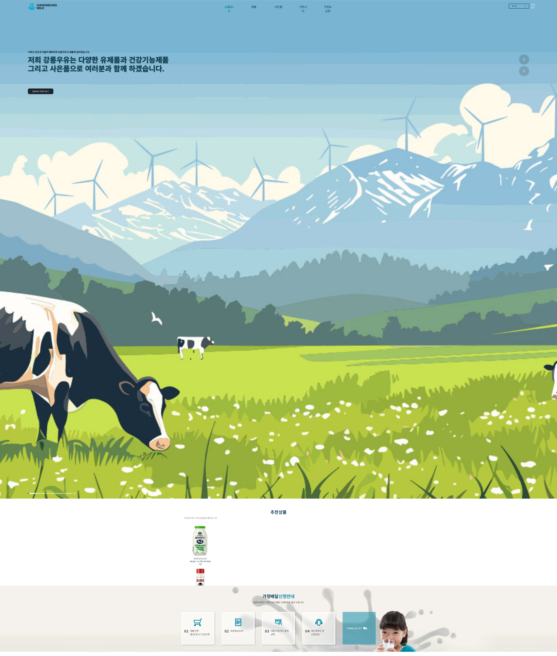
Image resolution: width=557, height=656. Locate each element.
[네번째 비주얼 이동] (59, 493)
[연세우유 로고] (42, 6)
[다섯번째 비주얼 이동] (68, 493)
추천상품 (278, 512)
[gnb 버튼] (533, 6)
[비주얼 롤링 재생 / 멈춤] (74, 493)
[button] (524, 59)
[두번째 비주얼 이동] (41, 493)
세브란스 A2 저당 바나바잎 (200, 561)
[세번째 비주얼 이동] (50, 493)
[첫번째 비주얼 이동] (32, 493)
